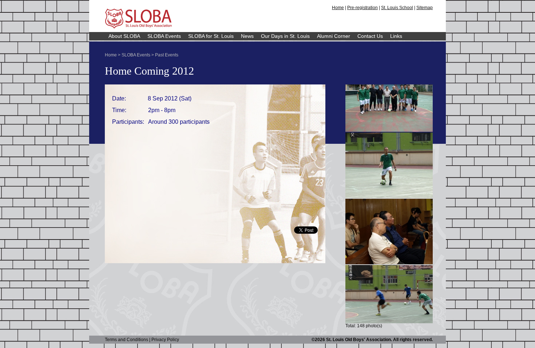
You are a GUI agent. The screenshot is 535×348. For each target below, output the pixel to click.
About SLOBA (124, 36)
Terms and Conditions (126, 339)
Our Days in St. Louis (285, 36)
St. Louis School (397, 7)
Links (396, 36)
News (247, 36)
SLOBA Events (164, 36)
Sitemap (424, 7)
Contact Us (370, 36)
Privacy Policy (165, 339)
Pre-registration (362, 7)
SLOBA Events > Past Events (150, 55)
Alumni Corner (333, 36)
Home (338, 7)
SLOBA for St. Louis (211, 36)
